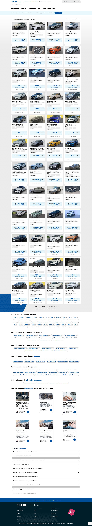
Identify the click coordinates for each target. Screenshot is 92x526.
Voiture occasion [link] (20, 510)
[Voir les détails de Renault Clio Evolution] (37, 196)
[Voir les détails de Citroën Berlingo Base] (72, 292)
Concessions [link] (53, 513)
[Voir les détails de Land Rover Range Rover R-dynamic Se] (72, 79)
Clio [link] (34, 510)
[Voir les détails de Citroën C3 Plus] (37, 244)
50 (43, 306)
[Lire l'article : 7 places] (51, 410)
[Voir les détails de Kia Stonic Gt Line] (19, 220)
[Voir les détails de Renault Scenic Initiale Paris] (55, 173)
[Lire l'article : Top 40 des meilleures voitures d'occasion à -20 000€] (28, 441)
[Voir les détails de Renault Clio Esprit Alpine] (19, 126)
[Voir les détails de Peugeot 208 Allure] (55, 149)
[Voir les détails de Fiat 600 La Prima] (55, 196)
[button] (46, 451)
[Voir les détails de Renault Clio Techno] (37, 126)
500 (51, 306)
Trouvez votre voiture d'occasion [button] (31, 1)
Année (44, 12)
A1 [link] (34, 517)
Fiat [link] (17, 519)
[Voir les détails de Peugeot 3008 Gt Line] (72, 268)
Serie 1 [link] (35, 519)
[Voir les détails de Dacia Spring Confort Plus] (37, 56)
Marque (14, 12)
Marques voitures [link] (54, 516)
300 (49, 306)
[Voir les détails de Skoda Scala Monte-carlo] (19, 33)
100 (47, 306)
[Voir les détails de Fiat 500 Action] (55, 292)
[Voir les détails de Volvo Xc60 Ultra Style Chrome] (37, 268)
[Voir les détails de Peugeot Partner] (72, 126)
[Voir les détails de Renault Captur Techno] (37, 103)
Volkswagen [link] (19, 516)
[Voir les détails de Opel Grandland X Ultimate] (19, 56)
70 (44, 306)
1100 (56, 306)
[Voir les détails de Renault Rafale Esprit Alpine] (55, 268)
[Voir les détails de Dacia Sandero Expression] (37, 173)
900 (54, 306)
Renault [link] (18, 513)
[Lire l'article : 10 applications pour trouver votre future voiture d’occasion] (74, 412)
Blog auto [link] (53, 517)
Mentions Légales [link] (22, 523)
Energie (25, 12)
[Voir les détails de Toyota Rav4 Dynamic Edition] (55, 244)
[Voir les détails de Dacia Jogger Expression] (37, 220)
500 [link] (34, 514)
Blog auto (48, 1)
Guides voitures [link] (54, 514)
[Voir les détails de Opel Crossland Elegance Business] (72, 220)
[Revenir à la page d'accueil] (16, 1)
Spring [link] (35, 513)
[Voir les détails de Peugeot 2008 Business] (19, 173)
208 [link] (34, 511)
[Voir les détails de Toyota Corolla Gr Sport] (37, 79)
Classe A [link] (35, 516)
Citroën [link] (18, 514)
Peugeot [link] (18, 511)
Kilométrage (37, 12)
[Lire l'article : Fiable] (28, 412)
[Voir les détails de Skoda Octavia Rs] (55, 220)
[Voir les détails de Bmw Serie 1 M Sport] (19, 244)
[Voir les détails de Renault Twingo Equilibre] (37, 33)
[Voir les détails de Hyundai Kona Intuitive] (72, 103)
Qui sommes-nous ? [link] (54, 510)
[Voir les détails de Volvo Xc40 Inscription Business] (72, 173)
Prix (31, 12)
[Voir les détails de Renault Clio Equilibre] (55, 56)
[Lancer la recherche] (79, 2)
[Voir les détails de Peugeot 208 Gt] (19, 292)
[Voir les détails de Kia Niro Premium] (55, 33)
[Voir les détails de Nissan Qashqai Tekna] (55, 79)
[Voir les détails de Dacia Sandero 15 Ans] (55, 103)
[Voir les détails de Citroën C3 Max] (72, 56)
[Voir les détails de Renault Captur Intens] (72, 244)
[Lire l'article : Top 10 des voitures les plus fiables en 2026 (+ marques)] (74, 439)
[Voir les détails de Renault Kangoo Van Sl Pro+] (72, 33)
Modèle (20, 12)
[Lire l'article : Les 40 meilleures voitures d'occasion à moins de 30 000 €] (51, 441)
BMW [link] (18, 517)
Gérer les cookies (70, 523)
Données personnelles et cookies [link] (33, 523)
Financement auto (42, 1)
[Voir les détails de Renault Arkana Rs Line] (19, 196)
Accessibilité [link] (57, 523)
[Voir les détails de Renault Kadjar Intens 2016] (19, 103)
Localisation (50, 12)
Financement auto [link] (54, 511)
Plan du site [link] (63, 523)
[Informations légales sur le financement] (24, 39)
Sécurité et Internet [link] (43, 523)
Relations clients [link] (51, 523)
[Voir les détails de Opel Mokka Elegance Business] (37, 149)
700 (52, 306)
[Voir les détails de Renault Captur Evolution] (37, 292)
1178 (58, 306)
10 (40, 306)
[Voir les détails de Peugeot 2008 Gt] (19, 79)
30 (42, 306)
